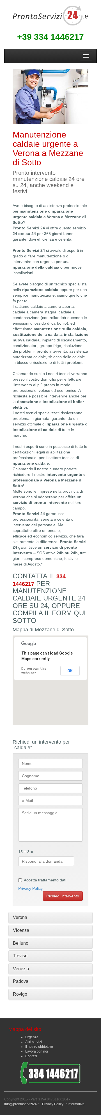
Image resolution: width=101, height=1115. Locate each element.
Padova (20, 981)
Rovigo (20, 994)
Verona (20, 917)
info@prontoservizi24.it (21, 1104)
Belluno (20, 943)
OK (70, 671)
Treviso (20, 955)
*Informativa (75, 1104)
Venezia (21, 968)
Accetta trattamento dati (45, 880)
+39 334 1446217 (50, 36)
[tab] (50, 917)
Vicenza (21, 930)
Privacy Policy (30, 888)
